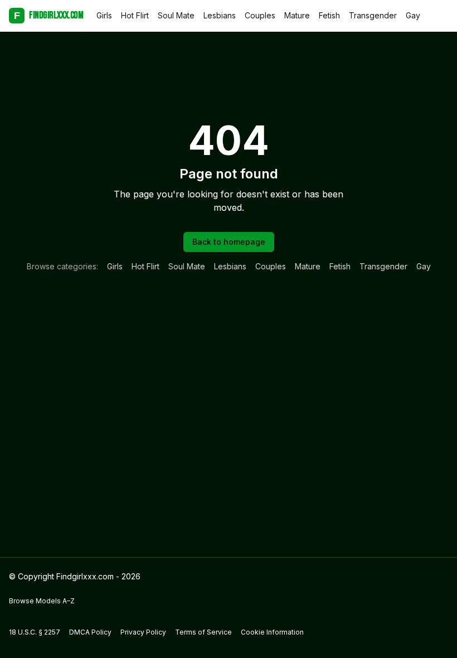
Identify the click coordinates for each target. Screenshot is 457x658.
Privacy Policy (143, 632)
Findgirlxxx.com (48, 15)
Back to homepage (228, 241)
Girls (104, 15)
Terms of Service (203, 632)
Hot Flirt (135, 15)
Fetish (329, 15)
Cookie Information (272, 632)
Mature (297, 15)
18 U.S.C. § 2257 (34, 632)
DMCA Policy (90, 632)
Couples (260, 15)
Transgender (373, 15)
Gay (413, 15)
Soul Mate (176, 15)
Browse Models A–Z (42, 601)
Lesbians (219, 15)
